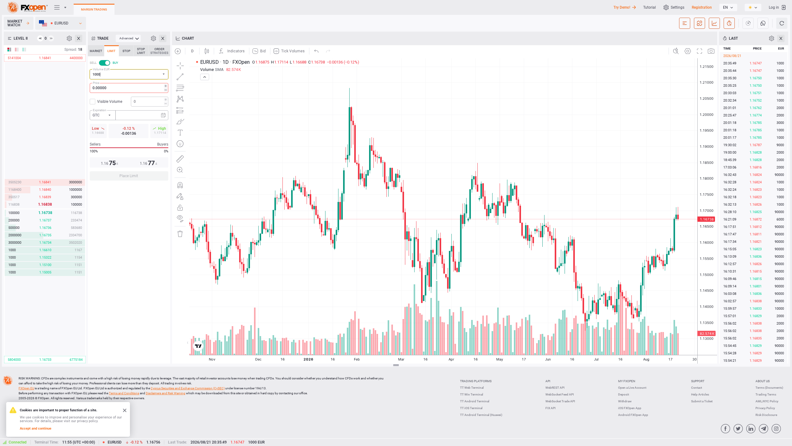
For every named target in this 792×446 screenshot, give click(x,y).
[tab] (96, 50)
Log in (774, 7)
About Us (762, 381)
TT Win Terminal (471, 394)
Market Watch (14, 23)
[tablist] (129, 114)
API (547, 381)
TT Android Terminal (474, 401)
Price (96, 83)
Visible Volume (109, 101)
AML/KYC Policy (766, 401)
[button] (164, 74)
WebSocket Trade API (560, 401)
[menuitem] (128, 38)
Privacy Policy (765, 408)
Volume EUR (101, 69)
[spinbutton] (129, 88)
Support (697, 381)
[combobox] (129, 74)
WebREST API (555, 387)
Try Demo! (621, 7)
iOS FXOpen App (629, 408)
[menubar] (128, 38)
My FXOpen (626, 381)
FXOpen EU (26, 388)
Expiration (99, 110)
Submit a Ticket (701, 401)
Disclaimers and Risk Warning (165, 393)
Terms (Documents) (769, 387)
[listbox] (728, 7)
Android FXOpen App (633, 415)
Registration (702, 7)
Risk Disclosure (766, 415)
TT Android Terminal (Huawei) (481, 415)
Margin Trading (94, 9)
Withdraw (624, 401)
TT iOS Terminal (471, 408)
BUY (115, 62)
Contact (696, 387)
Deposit (623, 394)
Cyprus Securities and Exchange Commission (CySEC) (188, 388)
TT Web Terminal (472, 387)
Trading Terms (765, 394)
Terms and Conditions (124, 393)
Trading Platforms (476, 381)
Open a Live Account (632, 387)
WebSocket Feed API (559, 394)
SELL (93, 62)
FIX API (550, 408)
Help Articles (700, 394)
